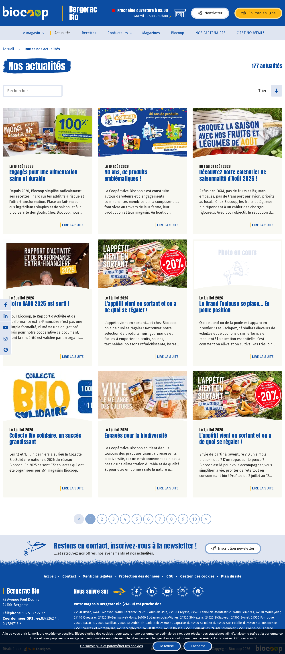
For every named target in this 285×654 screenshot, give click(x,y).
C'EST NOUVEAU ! (250, 33)
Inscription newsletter (236, 548)
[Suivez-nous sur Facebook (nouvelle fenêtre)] (5, 304)
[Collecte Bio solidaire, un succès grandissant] (47, 397)
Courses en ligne (262, 13)
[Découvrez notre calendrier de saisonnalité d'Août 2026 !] (237, 134)
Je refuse (166, 646)
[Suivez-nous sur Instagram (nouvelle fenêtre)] (5, 338)
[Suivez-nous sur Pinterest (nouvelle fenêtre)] (5, 349)
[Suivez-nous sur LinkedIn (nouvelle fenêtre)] (5, 316)
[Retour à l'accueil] (25, 13)
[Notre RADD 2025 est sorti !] (47, 265)
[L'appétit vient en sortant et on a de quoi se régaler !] (142, 265)
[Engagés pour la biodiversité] (142, 397)
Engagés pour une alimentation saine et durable (43, 175)
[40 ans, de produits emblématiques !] (142, 134)
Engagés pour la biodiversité (135, 435)
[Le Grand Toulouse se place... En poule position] (237, 265)
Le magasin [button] (30, 33)
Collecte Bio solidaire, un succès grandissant (45, 438)
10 (194, 519)
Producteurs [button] (117, 33)
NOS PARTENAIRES (210, 33)
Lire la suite (74, 225)
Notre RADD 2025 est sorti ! (39, 304)
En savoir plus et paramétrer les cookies (111, 646)
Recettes (89, 33)
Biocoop (177, 33)
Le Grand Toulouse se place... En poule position (234, 307)
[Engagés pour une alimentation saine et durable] (47, 134)
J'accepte (197, 646)
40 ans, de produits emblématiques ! (129, 175)
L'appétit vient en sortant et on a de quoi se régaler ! (140, 307)
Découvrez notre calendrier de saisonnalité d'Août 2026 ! (232, 175)
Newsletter (213, 13)
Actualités (63, 33)
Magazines (151, 33)
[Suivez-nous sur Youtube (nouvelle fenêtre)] (5, 327)
